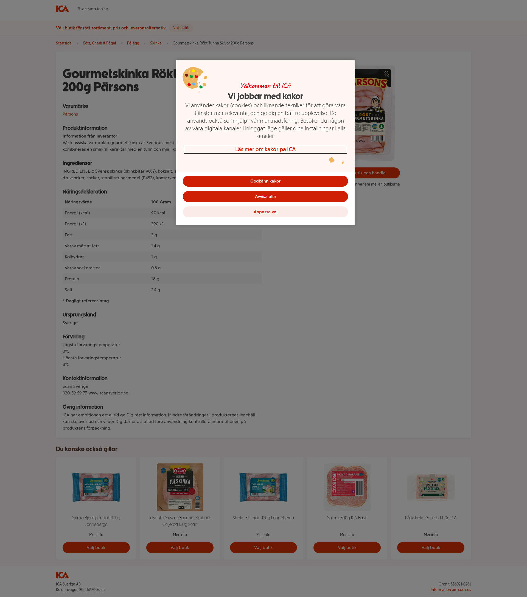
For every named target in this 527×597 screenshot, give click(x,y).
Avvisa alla (265, 196)
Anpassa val (265, 211)
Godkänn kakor (265, 181)
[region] (265, 142)
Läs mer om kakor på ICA (265, 149)
